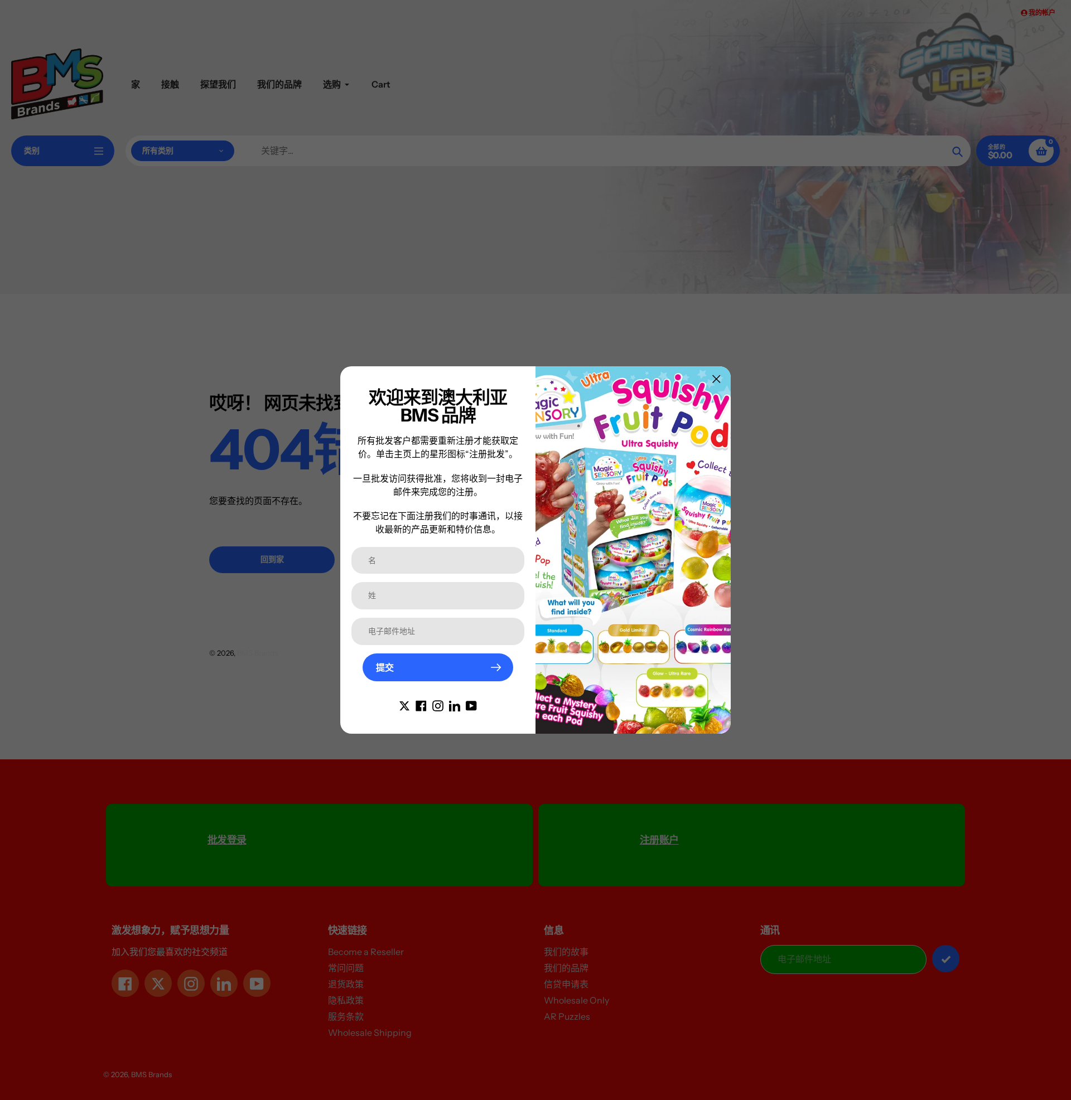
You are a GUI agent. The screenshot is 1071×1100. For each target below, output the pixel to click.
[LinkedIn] (454, 704)
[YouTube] (471, 704)
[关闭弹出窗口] (716, 379)
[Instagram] (437, 704)
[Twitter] (404, 704)
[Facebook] (421, 704)
